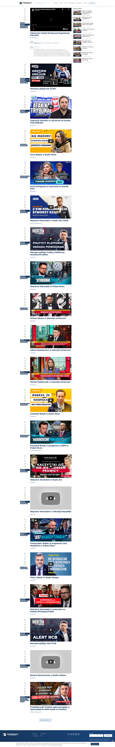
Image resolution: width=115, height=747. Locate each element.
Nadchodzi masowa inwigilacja (87, 53)
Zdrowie (22, 22)
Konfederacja (24, 26)
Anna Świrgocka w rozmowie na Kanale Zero (49, 187)
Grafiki (65, 3)
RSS (41, 735)
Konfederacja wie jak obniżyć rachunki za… (87, 24)
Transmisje (35, 733)
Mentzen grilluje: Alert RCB (43, 643)
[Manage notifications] (112, 741)
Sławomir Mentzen (22, 79)
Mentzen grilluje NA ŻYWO (43, 89)
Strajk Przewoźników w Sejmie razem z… (88, 35)
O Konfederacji (71, 3)
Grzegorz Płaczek (22, 25)
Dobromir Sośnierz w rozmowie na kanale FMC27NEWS (50, 121)
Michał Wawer (24, 27)
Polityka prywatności (56, 745)
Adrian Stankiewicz (23, 340)
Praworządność (24, 700)
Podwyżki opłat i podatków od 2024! (87, 41)
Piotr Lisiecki (23, 567)
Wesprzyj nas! (79, 3)
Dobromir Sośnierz (22, 111)
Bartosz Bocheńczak (23, 81)
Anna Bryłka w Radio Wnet (43, 154)
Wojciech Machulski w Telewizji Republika (50, 511)
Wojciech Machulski (23, 211)
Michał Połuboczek (23, 372)
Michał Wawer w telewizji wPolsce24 (48, 318)
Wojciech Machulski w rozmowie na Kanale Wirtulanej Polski (47, 610)
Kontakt (85, 3)
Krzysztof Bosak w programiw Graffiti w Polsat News (49, 446)
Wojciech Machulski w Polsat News (47, 286)
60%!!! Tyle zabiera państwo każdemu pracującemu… (87, 12)
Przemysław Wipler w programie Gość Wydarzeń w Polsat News (48, 544)
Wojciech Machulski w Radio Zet (46, 480)
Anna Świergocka (24, 176)
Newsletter (91, 733)
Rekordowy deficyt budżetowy (87, 59)
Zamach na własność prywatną (87, 47)
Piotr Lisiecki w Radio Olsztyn (44, 577)
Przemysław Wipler (23, 534)
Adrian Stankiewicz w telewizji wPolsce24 (50, 350)
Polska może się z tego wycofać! (88, 29)
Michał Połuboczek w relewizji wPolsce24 (50, 382)
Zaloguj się (92, 3)
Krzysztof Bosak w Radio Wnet (45, 414)
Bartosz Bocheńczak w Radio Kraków (48, 675)
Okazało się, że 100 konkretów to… (87, 18)
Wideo (61, 3)
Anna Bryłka (23, 144)
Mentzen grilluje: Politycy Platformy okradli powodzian (47, 253)
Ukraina (22, 701)
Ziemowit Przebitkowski (24, 697)
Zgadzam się (95, 744)
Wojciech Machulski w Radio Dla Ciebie (49, 220)
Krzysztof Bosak (24, 403)
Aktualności (55, 3)
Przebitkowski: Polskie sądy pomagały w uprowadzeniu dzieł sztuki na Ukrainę (50, 708)
